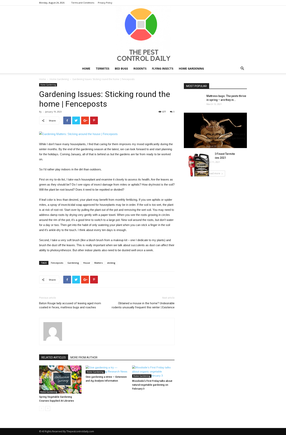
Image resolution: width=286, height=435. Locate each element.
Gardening (73, 262)
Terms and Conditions (82, 2)
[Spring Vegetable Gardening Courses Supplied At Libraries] (60, 379)
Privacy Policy (105, 2)
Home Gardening (191, 68)
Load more (214, 173)
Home (86, 68)
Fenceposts (57, 262)
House (86, 262)
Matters (98, 262)
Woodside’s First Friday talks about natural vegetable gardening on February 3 (152, 384)
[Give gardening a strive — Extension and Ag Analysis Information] (107, 369)
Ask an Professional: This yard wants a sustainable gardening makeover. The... (225, 138)
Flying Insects (162, 68)
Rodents (140, 68)
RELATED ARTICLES (53, 357)
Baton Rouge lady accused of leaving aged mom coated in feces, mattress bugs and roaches (70, 305)
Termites (102, 68)
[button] (242, 69)
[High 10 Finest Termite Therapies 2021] (199, 167)
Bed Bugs (121, 68)
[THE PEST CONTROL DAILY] (143, 35)
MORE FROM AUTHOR (83, 357)
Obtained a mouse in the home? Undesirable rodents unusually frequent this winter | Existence (143, 305)
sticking (111, 262)
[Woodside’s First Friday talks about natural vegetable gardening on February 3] (153, 371)
